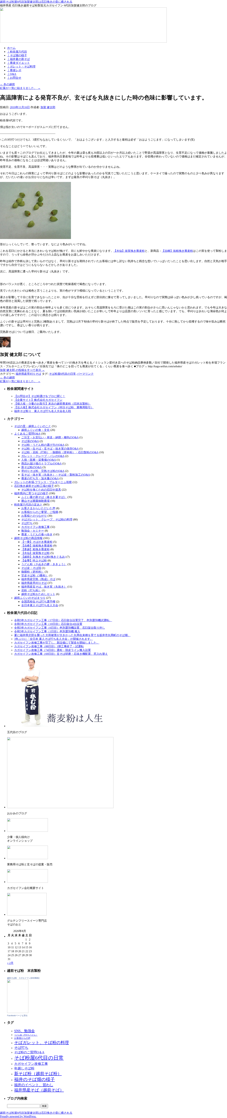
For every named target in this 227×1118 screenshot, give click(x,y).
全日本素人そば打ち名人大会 (39, 605)
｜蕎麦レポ (14, 70)
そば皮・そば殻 (31, 567)
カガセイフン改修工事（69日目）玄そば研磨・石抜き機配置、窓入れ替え (61, 653)
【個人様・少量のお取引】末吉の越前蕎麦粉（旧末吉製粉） (52, 403)
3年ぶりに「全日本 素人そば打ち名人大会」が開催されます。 (53, 638)
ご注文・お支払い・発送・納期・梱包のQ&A (50, 437)
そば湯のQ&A (30, 441)
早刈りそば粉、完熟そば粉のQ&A (42, 470)
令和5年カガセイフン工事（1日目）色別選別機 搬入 (47, 631)
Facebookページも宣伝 (17, 1015)
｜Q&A (11, 74)
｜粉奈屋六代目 (17, 51)
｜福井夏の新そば (18, 59)
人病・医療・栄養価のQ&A (38, 459)
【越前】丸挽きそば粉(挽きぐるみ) (43, 556)
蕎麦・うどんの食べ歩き (36, 534)
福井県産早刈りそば (28, 373)
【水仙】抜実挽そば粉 (35, 553)
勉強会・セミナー (32, 530)
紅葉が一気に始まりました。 (20, 88)
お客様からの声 (22, 1038)
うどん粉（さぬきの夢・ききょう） (44, 564)
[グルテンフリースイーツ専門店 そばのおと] (27, 914)
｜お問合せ (14, 77)
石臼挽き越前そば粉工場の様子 (34, 485)
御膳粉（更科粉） (32, 571)
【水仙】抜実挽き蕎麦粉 (129, 250)
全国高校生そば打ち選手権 (38, 601)
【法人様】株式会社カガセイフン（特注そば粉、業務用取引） (54, 407)
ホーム (11, 47)
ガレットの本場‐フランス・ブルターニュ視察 (43, 482)
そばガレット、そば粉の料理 (41, 1042)
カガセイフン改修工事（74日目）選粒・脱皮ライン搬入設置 (52, 650)
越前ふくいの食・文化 (35, 429)
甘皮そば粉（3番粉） (34, 575)
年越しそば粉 (24, 1068)
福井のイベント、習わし (33, 1085)
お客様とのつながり (34, 515)
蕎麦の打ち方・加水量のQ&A (40, 478)
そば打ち (27, 523)
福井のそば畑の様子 (34, 1079)
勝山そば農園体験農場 (35, 500)
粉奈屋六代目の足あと (28, 504)
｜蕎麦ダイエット (18, 62)
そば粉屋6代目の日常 (62, 373)
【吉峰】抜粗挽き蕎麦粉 (177, 250)
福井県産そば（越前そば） (39, 1090)
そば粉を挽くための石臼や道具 (41, 489)
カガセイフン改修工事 (35, 526)
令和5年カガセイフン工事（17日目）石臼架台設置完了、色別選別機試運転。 (63, 620)
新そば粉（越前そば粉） (38, 1073)
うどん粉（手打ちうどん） (26, 1035)
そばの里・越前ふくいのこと (32, 426)
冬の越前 (7, 84)
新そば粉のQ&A (31, 467)
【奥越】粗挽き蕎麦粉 (35, 549)
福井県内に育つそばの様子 (31, 493)
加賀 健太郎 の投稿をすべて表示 (22, 370)
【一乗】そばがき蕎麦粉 (36, 541)
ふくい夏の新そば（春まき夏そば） (44, 497)
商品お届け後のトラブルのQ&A (41, 463)
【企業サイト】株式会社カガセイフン (38, 399)
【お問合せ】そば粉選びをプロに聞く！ (39, 396)
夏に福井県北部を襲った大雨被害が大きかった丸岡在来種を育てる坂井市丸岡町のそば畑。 (72, 635)
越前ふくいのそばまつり (29, 597)
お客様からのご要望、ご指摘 (39, 512)
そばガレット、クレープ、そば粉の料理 (46, 519)
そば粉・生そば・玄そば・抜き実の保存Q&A (50, 448)
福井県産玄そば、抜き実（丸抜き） (44, 586)
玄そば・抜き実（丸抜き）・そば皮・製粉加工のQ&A (55, 474)
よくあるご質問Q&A (27, 433)
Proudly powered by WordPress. (18, 1116)
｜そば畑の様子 (17, 55)
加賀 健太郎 (47, 107)
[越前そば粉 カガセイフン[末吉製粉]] (17, 1012)
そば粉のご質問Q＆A (29, 1052)
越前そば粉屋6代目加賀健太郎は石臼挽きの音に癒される (36, 1)
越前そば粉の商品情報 (28, 538)
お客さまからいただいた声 (38, 508)
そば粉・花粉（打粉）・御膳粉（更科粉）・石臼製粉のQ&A (59, 452)
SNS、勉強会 (24, 1031)
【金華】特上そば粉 (34, 560)
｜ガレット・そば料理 (21, 66)
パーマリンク (85, 373)
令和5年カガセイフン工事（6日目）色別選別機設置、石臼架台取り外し (59, 627)
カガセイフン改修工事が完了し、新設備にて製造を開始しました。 (56, 642)
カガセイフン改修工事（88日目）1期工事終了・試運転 (49, 646)
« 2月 (10, 962)
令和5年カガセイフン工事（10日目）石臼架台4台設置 (48, 623)
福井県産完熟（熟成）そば (38, 579)
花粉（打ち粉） (31, 590)
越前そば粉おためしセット (38, 594)
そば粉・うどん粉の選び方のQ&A (42, 444)
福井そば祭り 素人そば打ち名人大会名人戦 (42, 411)
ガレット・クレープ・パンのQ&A (42, 456)
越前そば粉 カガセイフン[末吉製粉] (23, 978)
